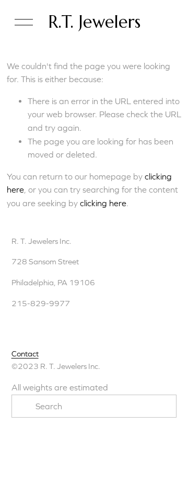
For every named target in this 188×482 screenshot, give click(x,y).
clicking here (103, 203)
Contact (25, 353)
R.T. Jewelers (94, 22)
